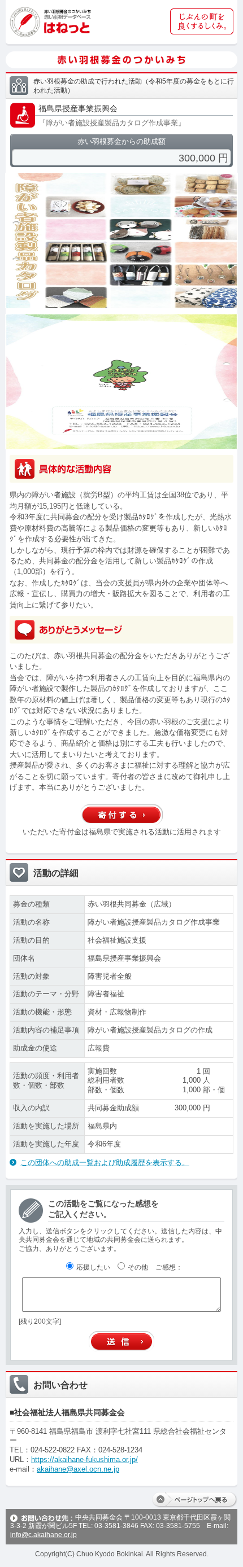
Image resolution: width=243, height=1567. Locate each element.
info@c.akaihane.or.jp (43, 1535)
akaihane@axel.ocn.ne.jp (78, 1469)
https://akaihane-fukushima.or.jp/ (84, 1459)
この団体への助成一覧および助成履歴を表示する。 (104, 1162)
